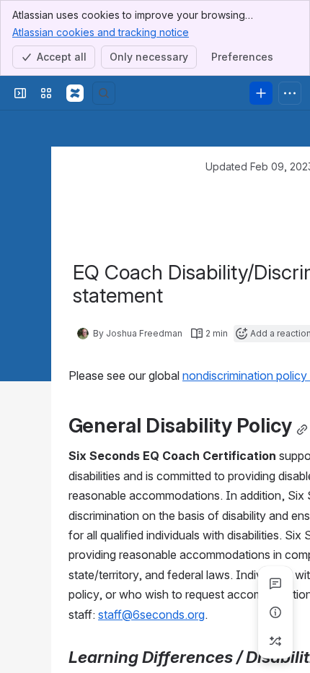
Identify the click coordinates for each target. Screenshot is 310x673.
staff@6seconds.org (151, 614)
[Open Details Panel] (275, 612)
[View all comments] (275, 583)
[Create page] (275, 641)
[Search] (103, 93)
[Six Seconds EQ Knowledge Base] (75, 93)
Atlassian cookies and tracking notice (100, 32)
